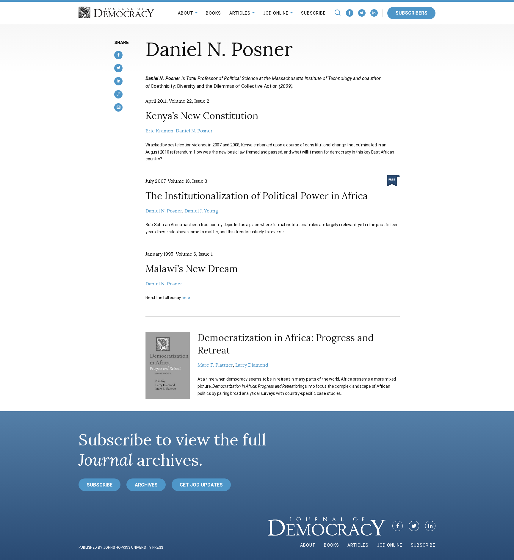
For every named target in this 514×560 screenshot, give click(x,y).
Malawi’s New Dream (191, 269)
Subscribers (411, 13)
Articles (239, 13)
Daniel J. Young (201, 211)
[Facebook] (349, 13)
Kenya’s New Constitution (201, 116)
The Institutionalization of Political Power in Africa (256, 196)
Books (213, 13)
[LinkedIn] (374, 13)
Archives (146, 485)
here (186, 297)
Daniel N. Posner (194, 131)
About (185, 13)
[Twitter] (362, 13)
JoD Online (276, 13)
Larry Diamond (251, 365)
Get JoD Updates (201, 485)
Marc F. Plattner (215, 365)
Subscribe (313, 13)
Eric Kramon (159, 131)
